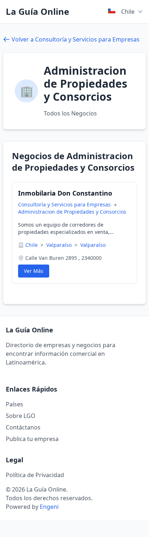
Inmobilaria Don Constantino (65, 193)
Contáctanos (23, 427)
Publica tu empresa (32, 439)
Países (14, 404)
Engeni (49, 507)
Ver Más (33, 270)
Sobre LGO (20, 416)
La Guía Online (37, 11)
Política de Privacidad (35, 475)
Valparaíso (59, 244)
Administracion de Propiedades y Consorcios (72, 211)
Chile (32, 244)
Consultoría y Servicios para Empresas (65, 204)
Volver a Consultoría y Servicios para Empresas (76, 39)
